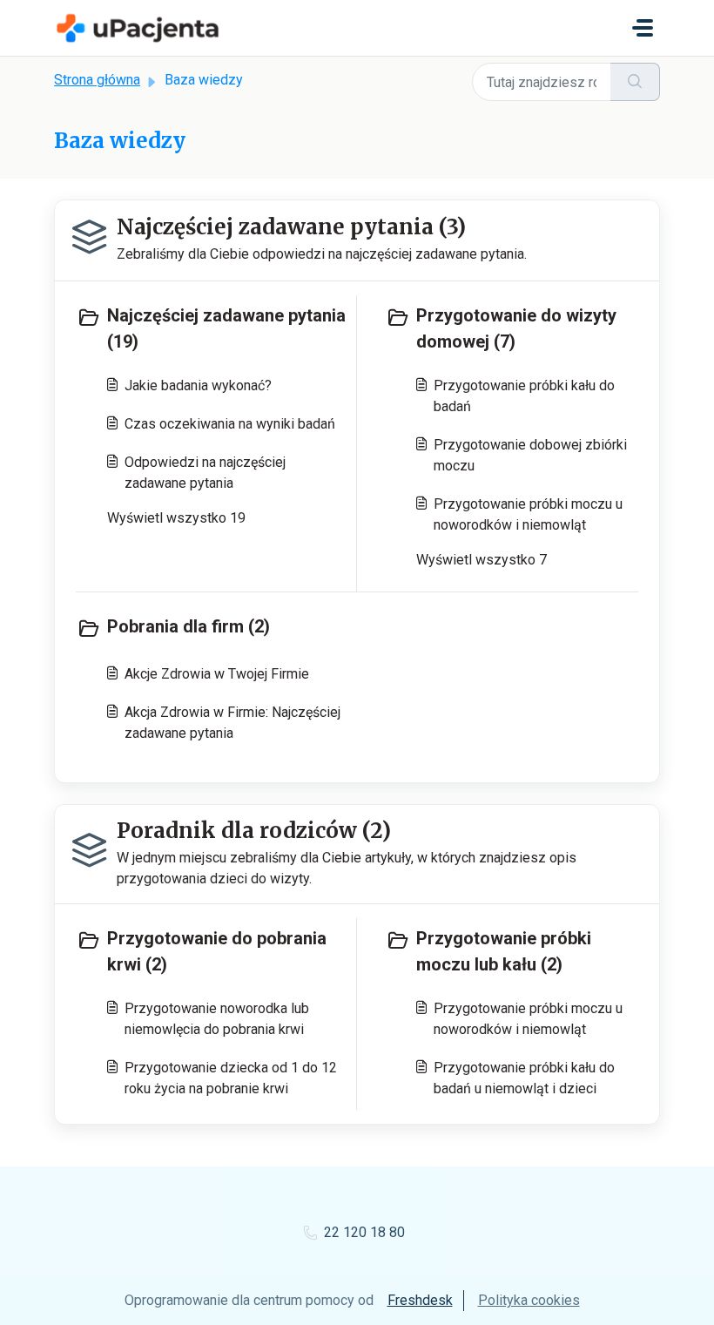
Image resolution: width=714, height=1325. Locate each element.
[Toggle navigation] (642, 28)
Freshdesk (420, 1300)
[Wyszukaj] (635, 82)
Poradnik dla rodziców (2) (254, 830)
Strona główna (97, 79)
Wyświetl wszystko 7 (481, 559)
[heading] (212, 328)
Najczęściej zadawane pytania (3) (291, 226)
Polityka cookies (529, 1300)
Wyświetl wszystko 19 (176, 518)
